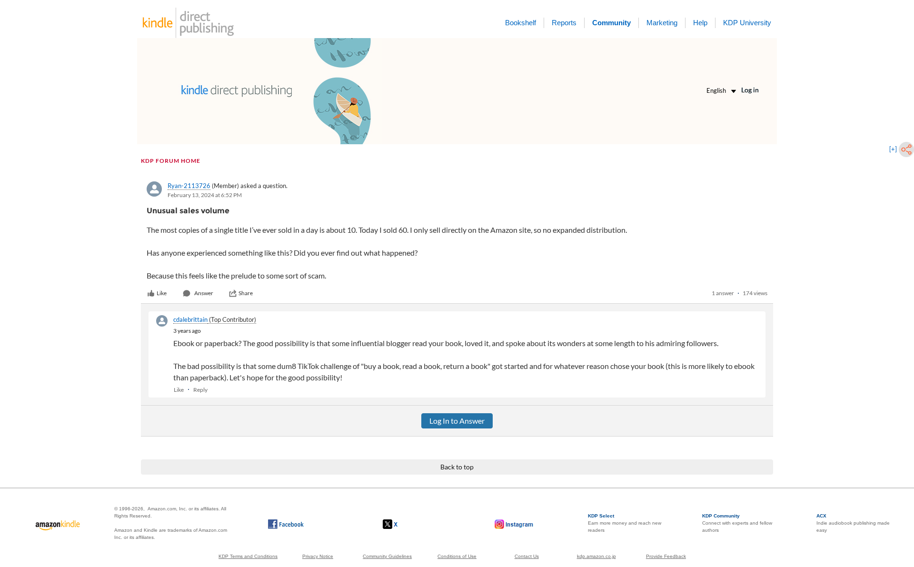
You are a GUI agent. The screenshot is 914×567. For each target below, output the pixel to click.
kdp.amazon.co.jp (596, 556)
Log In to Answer (457, 420)
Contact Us (527, 556)
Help (700, 23)
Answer (203, 293)
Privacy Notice (317, 556)
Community (611, 23)
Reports (564, 23)
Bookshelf (520, 23)
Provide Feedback (666, 556)
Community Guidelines (387, 556)
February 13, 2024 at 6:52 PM (205, 195)
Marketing (661, 23)
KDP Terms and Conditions (248, 556)
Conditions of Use (457, 556)
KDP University (747, 23)
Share (245, 293)
